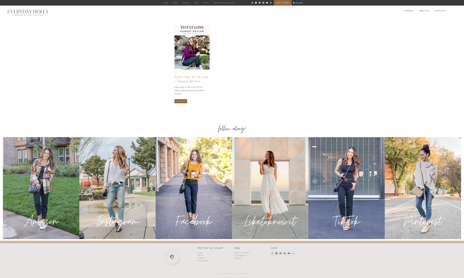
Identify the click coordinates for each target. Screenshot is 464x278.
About (175, 3)
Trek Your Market (242, 273)
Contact (186, 3)
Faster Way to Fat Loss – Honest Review (191, 79)
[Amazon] (271, 3)
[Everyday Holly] (28, 13)
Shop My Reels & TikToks (224, 3)
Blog (197, 3)
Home (165, 3)
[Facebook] (259, 3)
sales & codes (282, 2)
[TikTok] (252, 3)
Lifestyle (195, 73)
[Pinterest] (263, 3)
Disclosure (203, 261)
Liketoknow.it (241, 255)
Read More (181, 101)
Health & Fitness (181, 73)
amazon (299, 3)
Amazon (238, 258)
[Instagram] (256, 3)
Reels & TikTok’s (241, 253)
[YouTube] (267, 3)
